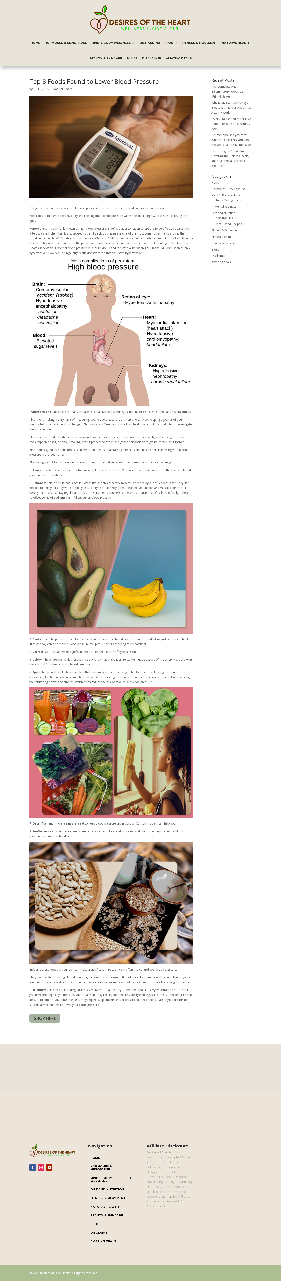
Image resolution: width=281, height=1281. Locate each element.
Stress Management (228, 200)
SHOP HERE (45, 1018)
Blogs (132, 58)
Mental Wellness (225, 206)
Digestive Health (225, 218)
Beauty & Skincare (105, 58)
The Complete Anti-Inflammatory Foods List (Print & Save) (227, 91)
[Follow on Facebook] (32, 1167)
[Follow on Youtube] (49, 1167)
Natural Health (236, 43)
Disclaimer (151, 58)
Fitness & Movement (199, 43)
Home (35, 43)
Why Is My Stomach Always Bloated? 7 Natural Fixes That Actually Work (231, 107)
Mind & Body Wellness (111, 43)
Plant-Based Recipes (228, 224)
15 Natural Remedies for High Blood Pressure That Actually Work (231, 124)
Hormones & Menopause (66, 43)
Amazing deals (179, 58)
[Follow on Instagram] (41, 1167)
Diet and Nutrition (156, 43)
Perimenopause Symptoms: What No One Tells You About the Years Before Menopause (231, 140)
